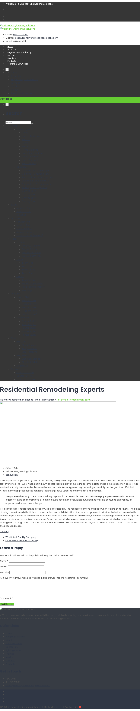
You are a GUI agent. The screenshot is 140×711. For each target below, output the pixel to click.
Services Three (24, 228)
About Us (12, 49)
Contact (15, 369)
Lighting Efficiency (15, 650)
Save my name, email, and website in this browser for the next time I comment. (45, 577)
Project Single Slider (32, 283)
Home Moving (29, 163)
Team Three (28, 269)
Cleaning (4, 531)
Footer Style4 (29, 331)
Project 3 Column (31, 249)
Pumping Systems (15, 636)
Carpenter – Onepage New (36, 184)
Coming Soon (29, 191)
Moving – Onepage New (34, 187)
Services (11, 55)
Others (20, 276)
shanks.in (87, 707)
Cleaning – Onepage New (35, 173)
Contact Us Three (26, 379)
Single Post (22, 365)
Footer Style (23, 317)
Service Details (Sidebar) (29, 235)
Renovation (11, 474)
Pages (14, 238)
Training (9, 653)
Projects (20, 242)
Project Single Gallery (33, 286)
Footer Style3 (29, 328)
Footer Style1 (29, 321)
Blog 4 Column (29, 352)
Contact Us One (25, 372)
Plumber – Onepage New (35, 180)
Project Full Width (31, 256)
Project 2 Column (31, 245)
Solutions (12, 58)
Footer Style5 (29, 334)
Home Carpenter (31, 160)
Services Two (23, 225)
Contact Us (11, 647)
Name (4, 561)
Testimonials (28, 280)
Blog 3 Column (29, 348)
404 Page (27, 290)
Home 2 (26, 139)
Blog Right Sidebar (31, 358)
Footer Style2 (29, 324)
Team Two (27, 266)
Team (19, 259)
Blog (13, 338)
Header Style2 (29, 304)
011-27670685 (20, 34)
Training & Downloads (18, 63)
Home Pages (23, 129)
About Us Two (23, 211)
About (14, 204)
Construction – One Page (35, 170)
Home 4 (26, 146)
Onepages (22, 167)
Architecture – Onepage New (37, 177)
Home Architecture (32, 153)
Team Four (27, 273)
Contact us (6, 98)
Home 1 (26, 132)
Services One (23, 221)
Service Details (24, 232)
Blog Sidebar (23, 355)
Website (4, 572)
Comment (6, 598)
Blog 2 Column (29, 345)
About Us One (23, 208)
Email (3, 566)
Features (16, 293)
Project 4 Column (31, 252)
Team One (27, 262)
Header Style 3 (29, 307)
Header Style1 (29, 300)
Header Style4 (29, 310)
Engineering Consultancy (19, 52)
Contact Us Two (25, 375)
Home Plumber (30, 156)
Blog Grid (21, 341)
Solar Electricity (13, 643)
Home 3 (26, 143)
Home (10, 46)
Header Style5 (29, 314)
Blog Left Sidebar (31, 362)
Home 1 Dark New (31, 136)
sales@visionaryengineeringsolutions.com (35, 37)
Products (12, 61)
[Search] (32, 123)
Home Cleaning (30, 149)
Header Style (23, 297)
